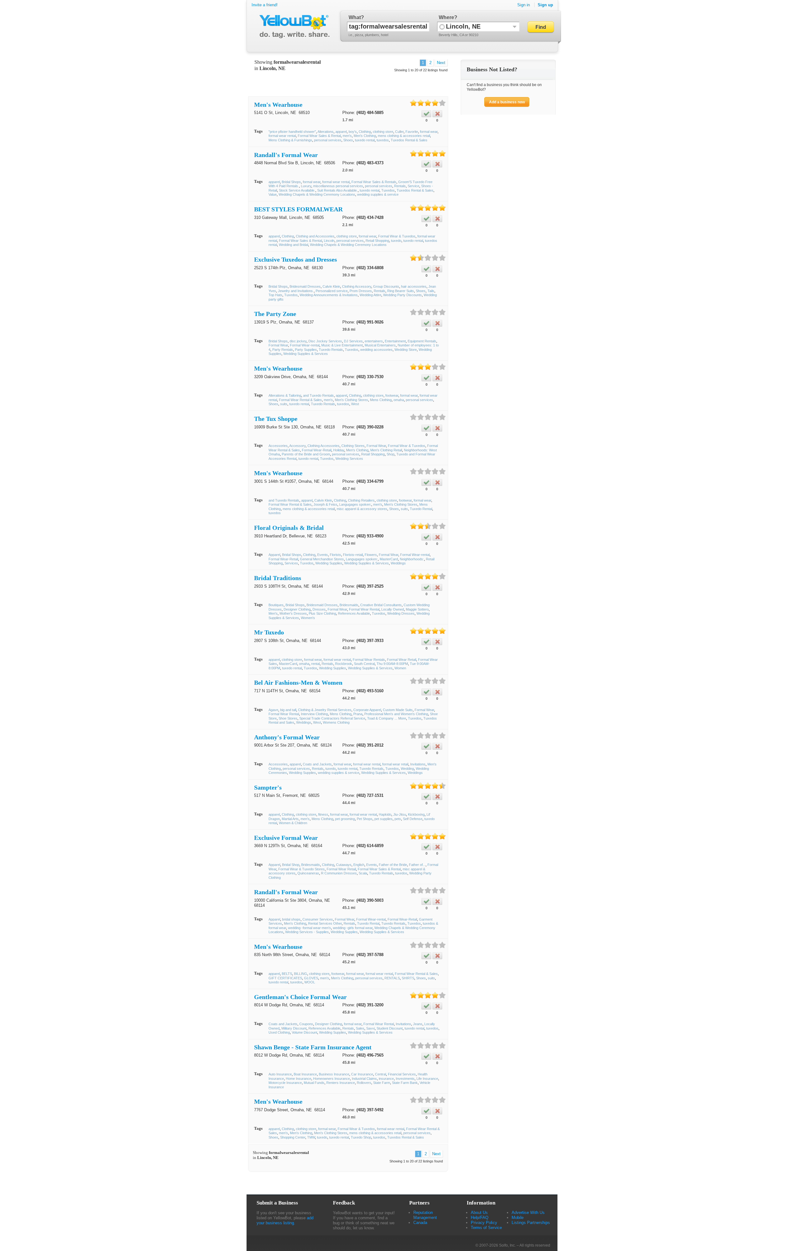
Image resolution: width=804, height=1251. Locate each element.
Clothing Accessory (356, 286)
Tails (430, 291)
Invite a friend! (265, 5)
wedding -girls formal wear (352, 928)
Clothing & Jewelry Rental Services (324, 710)
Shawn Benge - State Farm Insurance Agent (313, 1047)
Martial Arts (290, 819)
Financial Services (402, 1074)
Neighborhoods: (412, 559)
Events (322, 555)
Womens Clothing (336, 722)
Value (273, 194)
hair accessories (413, 286)
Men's (273, 613)
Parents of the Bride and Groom (306, 454)
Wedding (407, 768)
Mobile (518, 1217)
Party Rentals (282, 349)
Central (380, 1074)
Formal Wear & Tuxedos (397, 236)
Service (413, 186)
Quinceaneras (308, 873)
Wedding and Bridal (293, 245)
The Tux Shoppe (275, 418)
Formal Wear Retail (401, 659)
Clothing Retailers (361, 500)
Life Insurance (427, 1078)
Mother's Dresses (293, 613)
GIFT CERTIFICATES (285, 978)
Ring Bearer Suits (400, 291)
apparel (341, 131)
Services (291, 563)
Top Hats (275, 295)
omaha (399, 400)
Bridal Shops (291, 182)
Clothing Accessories (323, 446)
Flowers (371, 555)
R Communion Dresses (339, 873)
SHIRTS (408, 978)
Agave (273, 710)
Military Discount (294, 1028)
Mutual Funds (314, 1083)
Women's (308, 618)
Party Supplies (306, 349)
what (355, 17)
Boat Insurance (305, 1074)
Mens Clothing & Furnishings (290, 140)
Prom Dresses (361, 291)
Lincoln (329, 240)
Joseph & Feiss (325, 504)
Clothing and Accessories (315, 236)
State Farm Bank (405, 1083)
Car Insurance (362, 1074)
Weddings (398, 563)
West (355, 404)
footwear (391, 395)
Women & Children (293, 823)
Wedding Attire (370, 295)
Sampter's (268, 787)
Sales (360, 1028)
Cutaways (343, 865)
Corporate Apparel (367, 710)
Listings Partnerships (531, 1222)
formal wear (428, 131)
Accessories (278, 446)
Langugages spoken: (355, 504)
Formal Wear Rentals (369, 659)
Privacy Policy (484, 1222)
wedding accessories (376, 349)
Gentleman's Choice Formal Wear (300, 996)
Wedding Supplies (328, 563)
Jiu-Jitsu (399, 814)
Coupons (306, 1024)
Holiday (338, 450)
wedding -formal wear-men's (309, 928)
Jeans (417, 1024)
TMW (311, 1137)
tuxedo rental (365, 140)
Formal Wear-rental (304, 345)
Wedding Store (405, 349)
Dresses (319, 609)
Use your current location (442, 26)
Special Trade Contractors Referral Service (332, 718)
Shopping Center (292, 1137)
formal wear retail (395, 764)
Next (441, 62)
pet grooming (345, 819)
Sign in (523, 5)
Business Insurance (334, 1074)
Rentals (400, 186)
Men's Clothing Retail (386, 450)
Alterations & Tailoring (285, 395)
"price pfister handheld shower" (292, 131)
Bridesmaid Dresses (305, 286)
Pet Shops (364, 819)
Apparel (274, 555)
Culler (399, 131)
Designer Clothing (297, 609)
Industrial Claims (364, 1078)
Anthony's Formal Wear (287, 737)
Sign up (545, 5)
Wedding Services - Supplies (307, 932)
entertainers (374, 341)
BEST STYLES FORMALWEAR (298, 209)
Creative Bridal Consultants (381, 605)
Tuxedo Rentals (331, 349)
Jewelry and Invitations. (296, 291)
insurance (386, 1078)
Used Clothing (279, 1032)
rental (315, 664)
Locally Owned (392, 609)
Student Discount (390, 1028)
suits (283, 404)
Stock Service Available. (297, 190)
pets (397, 819)
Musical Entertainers (380, 345)
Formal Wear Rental (364, 609)
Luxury (306, 186)
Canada (420, 1222)
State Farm (381, 1083)
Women (400, 668)
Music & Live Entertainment (342, 345)
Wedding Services (349, 458)
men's (347, 136)
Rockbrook (343, 664)
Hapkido (385, 814)
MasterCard (389, 559)
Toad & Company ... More (386, 718)
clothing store (383, 131)
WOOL (309, 982)
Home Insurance (298, 1078)
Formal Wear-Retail (316, 450)
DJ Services (353, 341)
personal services (327, 140)
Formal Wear (278, 345)
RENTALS (392, 978)
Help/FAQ (479, 1217)
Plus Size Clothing (322, 613)
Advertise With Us (528, 1212)
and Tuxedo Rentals (318, 395)
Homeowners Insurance (331, 1078)
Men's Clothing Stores (351, 400)
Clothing (365, 131)
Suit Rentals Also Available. (337, 190)
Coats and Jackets (317, 764)
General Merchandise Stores (322, 559)
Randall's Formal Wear (286, 154)
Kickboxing (416, 814)
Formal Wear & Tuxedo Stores (301, 869)
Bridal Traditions (277, 577)
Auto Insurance (280, 1074)
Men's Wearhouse (278, 104)
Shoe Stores (288, 718)
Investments (405, 1078)
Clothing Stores (353, 446)
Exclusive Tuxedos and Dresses (295, 259)
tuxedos (383, 140)
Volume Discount (304, 1032)
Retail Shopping (377, 240)
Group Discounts (386, 286)
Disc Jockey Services (325, 341)
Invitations (418, 764)
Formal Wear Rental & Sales (300, 400)
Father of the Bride (393, 865)
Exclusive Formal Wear (286, 837)
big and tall (288, 710)
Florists (335, 555)
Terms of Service (486, 1227)
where (446, 17)
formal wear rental (282, 136)
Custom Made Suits (398, 710)
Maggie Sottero (417, 609)
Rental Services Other (325, 923)
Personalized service (332, 291)
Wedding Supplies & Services (305, 354)
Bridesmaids (349, 605)
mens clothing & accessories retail (404, 136)
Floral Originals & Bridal (289, 527)
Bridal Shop (290, 865)
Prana (357, 714)
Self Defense (412, 819)
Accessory (297, 446)
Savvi (370, 1028)
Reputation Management (425, 1215)
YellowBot (293, 27)
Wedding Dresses (401, 613)
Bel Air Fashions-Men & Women (298, 682)
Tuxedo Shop (361, 1137)
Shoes (348, 140)
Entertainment (395, 341)
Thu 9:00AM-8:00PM (392, 664)
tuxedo (396, 240)
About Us (479, 1212)
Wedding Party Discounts (402, 295)
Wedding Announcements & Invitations (329, 295)
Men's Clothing (365, 136)
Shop (390, 454)
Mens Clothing (381, 400)
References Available (354, 613)
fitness (323, 814)
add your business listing (285, 1220)
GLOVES (311, 978)
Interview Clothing (314, 714)
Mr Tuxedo (269, 632)
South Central (364, 664)
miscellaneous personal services (338, 186)
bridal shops (291, 919)
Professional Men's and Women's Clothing (396, 714)
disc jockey (298, 341)
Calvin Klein (331, 286)
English (358, 865)
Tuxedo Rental (421, 509)
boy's (353, 131)
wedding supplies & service (378, 194)
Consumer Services (317, 919)
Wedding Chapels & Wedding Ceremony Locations (317, 194)
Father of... (417, 865)
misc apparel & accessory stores (362, 509)
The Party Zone (275, 313)
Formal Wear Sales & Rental (319, 136)
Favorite (411, 131)
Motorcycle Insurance (285, 1083)
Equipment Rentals (422, 341)
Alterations (326, 131)
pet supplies (383, 819)
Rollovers (364, 1083)
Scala (363, 873)
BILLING (300, 974)
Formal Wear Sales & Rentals (373, 182)
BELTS (287, 974)
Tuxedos (388, 190)
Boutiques (276, 605)
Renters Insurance (340, 1083)
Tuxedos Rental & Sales (409, 140)
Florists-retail (353, 555)
